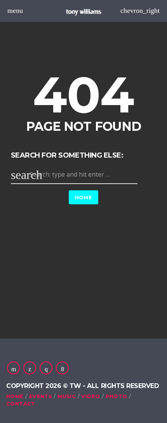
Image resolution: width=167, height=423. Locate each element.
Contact (20, 403)
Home (83, 197)
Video (90, 396)
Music (66, 396)
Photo (116, 396)
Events (40, 396)
